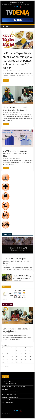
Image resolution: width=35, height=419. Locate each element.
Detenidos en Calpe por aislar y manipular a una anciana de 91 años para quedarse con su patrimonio (22, 276)
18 (25, 356)
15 (12, 356)
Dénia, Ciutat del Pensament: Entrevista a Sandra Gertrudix (15, 108)
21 (7, 359)
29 (12, 362)
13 (3, 356)
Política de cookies (6, 400)
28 (7, 362)
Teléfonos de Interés (10, 383)
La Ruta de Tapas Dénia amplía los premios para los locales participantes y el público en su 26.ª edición (17, 60)
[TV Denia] (3, 26)
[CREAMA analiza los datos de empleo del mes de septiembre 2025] (17, 130)
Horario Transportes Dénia (9, 394)
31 (21, 362)
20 (3, 359)
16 (16, 356)
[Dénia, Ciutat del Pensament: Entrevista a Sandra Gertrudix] (17, 87)
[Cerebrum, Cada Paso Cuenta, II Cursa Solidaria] (17, 308)
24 (21, 359)
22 (12, 359)
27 (3, 362)
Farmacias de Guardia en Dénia (10, 392)
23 (16, 359)
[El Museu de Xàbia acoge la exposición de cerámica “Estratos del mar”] (17, 237)
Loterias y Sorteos (8, 381)
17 (21, 356)
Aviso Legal (5, 389)
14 (7, 356)
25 (25, 359)
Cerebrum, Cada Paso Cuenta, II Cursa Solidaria (16, 330)
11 (25, 353)
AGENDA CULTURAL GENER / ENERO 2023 (13, 387)
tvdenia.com (17, 70)
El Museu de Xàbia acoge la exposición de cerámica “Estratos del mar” (17, 260)
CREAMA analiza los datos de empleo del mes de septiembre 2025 (15, 153)
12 (30, 353)
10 (21, 353)
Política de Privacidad (7, 402)
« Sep (3, 366)
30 (16, 362)
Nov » (6, 366)
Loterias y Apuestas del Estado (10, 397)
